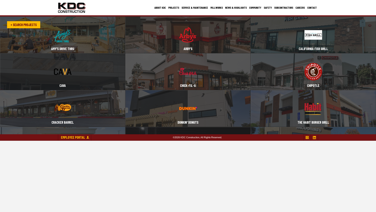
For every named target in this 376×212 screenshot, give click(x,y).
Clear (62, 23)
